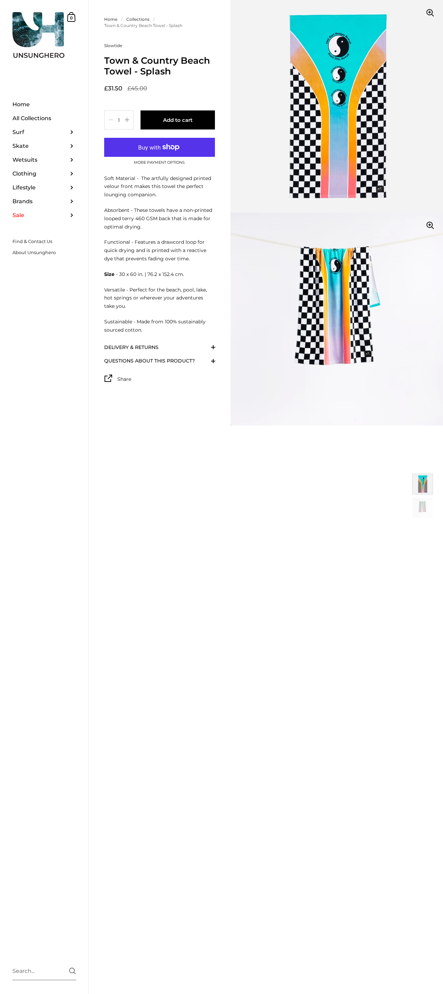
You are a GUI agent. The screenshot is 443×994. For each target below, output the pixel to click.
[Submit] (72, 971)
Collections (138, 19)
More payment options (159, 162)
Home (110, 19)
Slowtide (113, 45)
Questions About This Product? (149, 361)
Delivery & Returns (131, 347)
